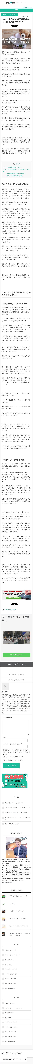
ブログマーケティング (11, 969)
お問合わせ (13, 1054)
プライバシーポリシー (18, 1052)
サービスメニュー (10, 959)
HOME (2, 1052)
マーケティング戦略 (10, 14)
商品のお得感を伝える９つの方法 (19, 896)
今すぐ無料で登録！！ (16, 655)
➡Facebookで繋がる (8, 882)
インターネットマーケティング (13, 955)
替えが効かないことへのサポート (15, 173)
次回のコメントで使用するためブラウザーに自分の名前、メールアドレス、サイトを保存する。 (16, 752)
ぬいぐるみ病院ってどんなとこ (12, 167)
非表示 (18, 164)
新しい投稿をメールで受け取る (13, 760)
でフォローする (17, 674)
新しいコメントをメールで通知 (13, 756)
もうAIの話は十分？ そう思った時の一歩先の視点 (17, 818)
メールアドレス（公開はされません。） (12, 744)
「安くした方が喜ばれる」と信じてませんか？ (17, 807)
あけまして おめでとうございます (19, 926)
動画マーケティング (10, 983)
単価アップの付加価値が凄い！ (14, 175)
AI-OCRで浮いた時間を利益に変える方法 (16, 812)
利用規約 (20, 1054)
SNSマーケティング (10, 950)
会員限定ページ (27, 7)
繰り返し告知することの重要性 (18, 918)
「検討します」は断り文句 (17, 911)
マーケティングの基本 (11, 974)
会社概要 (12, 903)
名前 (4, 737)
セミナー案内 (8, 964)
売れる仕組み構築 (10, 988)
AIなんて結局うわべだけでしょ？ (14, 803)
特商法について (5, 1054)
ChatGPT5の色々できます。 (12, 824)
